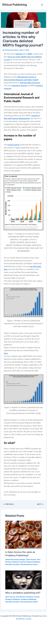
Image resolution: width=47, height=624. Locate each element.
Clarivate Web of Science (30, 83)
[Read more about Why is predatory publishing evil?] (23, 580)
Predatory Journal (18, 562)
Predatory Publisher (33, 562)
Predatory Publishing (28, 599)
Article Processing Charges (15, 559)
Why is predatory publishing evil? (22, 592)
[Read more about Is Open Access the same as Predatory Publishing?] (23, 535)
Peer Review (20, 597)
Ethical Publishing (14, 4)
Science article (13, 145)
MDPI (30, 54)
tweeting (18, 54)
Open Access (31, 559)
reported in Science (19, 85)
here (5, 353)
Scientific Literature (12, 564)
